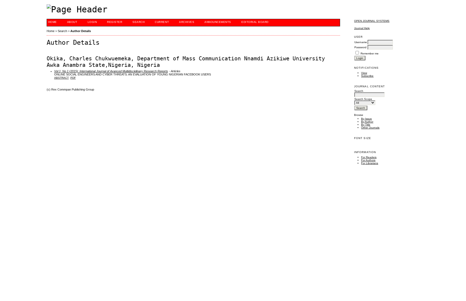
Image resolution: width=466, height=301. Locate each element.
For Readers (368, 157)
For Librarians (369, 163)
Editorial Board (255, 21)
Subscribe (367, 75)
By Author (367, 121)
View (364, 72)
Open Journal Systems (371, 20)
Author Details (80, 31)
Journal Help (362, 28)
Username (360, 42)
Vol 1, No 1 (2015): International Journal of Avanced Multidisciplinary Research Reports (111, 71)
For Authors (368, 160)
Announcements (217, 21)
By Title (365, 124)
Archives (186, 21)
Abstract (61, 77)
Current (162, 21)
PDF (73, 77)
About (72, 21)
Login (92, 21)
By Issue (366, 118)
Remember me (370, 53)
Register (114, 21)
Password (360, 47)
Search (138, 21)
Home (52, 21)
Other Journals (370, 127)
